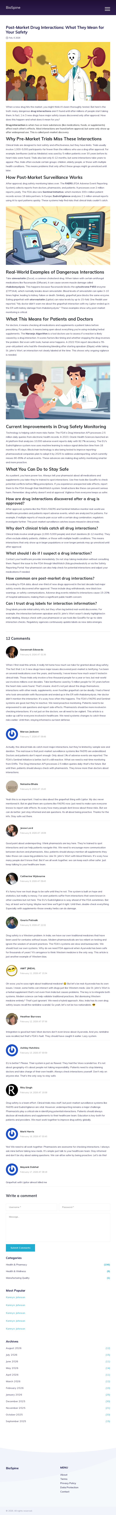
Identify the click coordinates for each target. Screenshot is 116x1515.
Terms (63, 1478)
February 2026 (15, 1387)
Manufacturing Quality (18, 1277)
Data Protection (69, 1487)
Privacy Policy (68, 1483)
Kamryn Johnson (15, 1297)
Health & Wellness (16, 1271)
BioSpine (13, 7)
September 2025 (16, 1421)
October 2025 (14, 1414)
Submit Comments (20, 1247)
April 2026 (12, 1374)
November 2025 (15, 1407)
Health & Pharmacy (16, 1264)
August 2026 (14, 1348)
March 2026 (13, 1381)
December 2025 (15, 1401)
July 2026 (11, 1354)
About (63, 1474)
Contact (64, 1491)
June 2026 (12, 1361)
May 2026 (12, 1368)
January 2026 (14, 1394)
